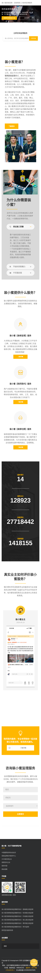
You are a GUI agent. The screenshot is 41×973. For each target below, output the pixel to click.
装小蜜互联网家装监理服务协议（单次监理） (16, 927)
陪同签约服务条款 (7, 930)
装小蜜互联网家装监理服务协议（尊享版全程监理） (18, 923)
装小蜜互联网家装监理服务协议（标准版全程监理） (18, 913)
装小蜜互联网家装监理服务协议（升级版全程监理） (18, 916)
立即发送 (33, 38)
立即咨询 (26, 18)
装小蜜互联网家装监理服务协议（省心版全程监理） (18, 920)
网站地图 (4, 869)
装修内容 (4, 866)
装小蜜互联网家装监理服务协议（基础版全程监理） (18, 909)
